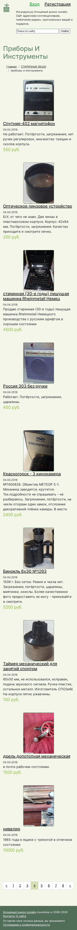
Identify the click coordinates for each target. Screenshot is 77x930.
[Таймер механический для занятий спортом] (39, 640)
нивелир (11, 828)
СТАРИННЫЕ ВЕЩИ (33, 66)
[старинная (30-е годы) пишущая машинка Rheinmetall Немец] (39, 271)
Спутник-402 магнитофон (29, 123)
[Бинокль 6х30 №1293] (47, 548)
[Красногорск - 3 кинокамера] (42, 451)
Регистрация (58, 4)
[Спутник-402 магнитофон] (38, 105)
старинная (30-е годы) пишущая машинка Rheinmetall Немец (36, 296)
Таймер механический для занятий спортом (30, 666)
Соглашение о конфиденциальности (26, 924)
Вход (35, 4)
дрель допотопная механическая (36, 756)
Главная (11, 66)
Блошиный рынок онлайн (19, 912)
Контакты (9, 916)
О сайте (21, 916)
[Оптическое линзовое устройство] (42, 183)
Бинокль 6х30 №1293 (25, 571)
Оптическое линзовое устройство (37, 206)
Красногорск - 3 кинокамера (32, 473)
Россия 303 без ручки (25, 386)
